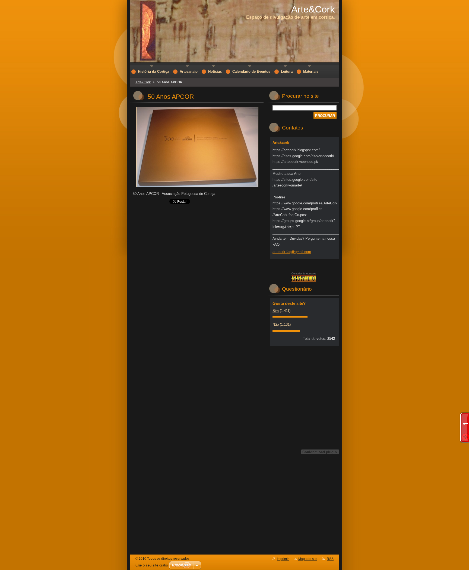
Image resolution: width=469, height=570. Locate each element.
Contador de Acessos (303, 273)
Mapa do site (307, 558)
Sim (275, 311)
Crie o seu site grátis (151, 565)
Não (275, 324)
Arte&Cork (143, 82)
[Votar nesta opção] (290, 316)
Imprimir (283, 558)
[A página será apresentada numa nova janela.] (197, 187)
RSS (330, 558)
